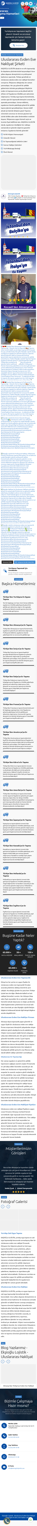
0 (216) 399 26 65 (13, 1443)
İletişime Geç (20, 45)
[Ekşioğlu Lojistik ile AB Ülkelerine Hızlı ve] (18, 255)
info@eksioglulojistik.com (16, 1474)
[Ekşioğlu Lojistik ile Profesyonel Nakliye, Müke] (18, 470)
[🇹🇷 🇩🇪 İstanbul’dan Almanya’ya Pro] (18, 362)
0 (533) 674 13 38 (13, 1463)
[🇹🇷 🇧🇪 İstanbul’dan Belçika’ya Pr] (18, 220)
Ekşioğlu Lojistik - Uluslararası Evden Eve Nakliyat (18, 1521)
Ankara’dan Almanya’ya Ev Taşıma (18, 1391)
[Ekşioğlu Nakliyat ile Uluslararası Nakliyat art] (18, 505)
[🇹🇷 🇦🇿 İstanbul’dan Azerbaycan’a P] (18, 398)
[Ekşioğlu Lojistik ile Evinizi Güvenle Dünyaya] (18, 434)
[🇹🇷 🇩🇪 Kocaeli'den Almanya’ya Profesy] (18, 291)
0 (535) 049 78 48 (13, 1453)
